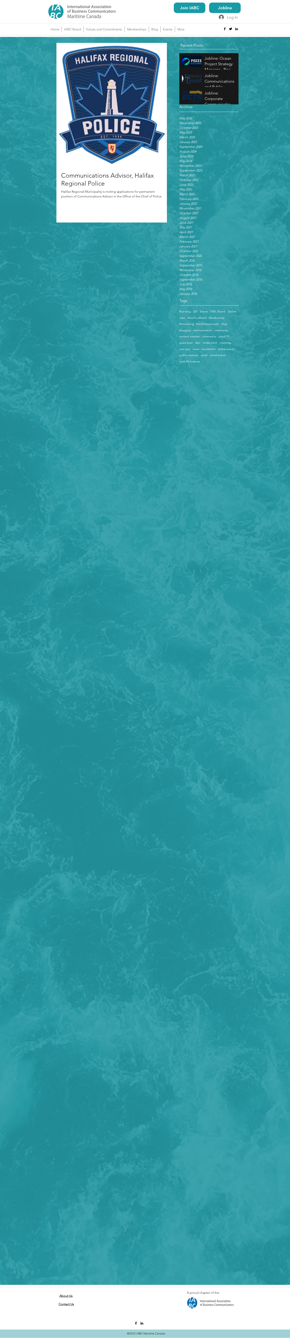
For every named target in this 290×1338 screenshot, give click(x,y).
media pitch (210, 342)
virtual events (218, 355)
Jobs (182, 318)
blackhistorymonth (207, 324)
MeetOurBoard (197, 318)
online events (226, 349)
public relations (188, 355)
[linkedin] (237, 29)
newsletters (208, 349)
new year (184, 349)
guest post (186, 342)
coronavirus (209, 336)
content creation (189, 336)
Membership (217, 318)
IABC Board (217, 311)
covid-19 (224, 336)
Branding (185, 311)
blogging (185, 330)
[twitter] (231, 29)
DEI (195, 311)
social (204, 355)
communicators (202, 330)
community (221, 330)
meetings (225, 342)
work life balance (189, 361)
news (196, 349)
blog (224, 324)
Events (204, 311)
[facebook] (225, 29)
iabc (197, 342)
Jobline (232, 311)
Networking (186, 324)
